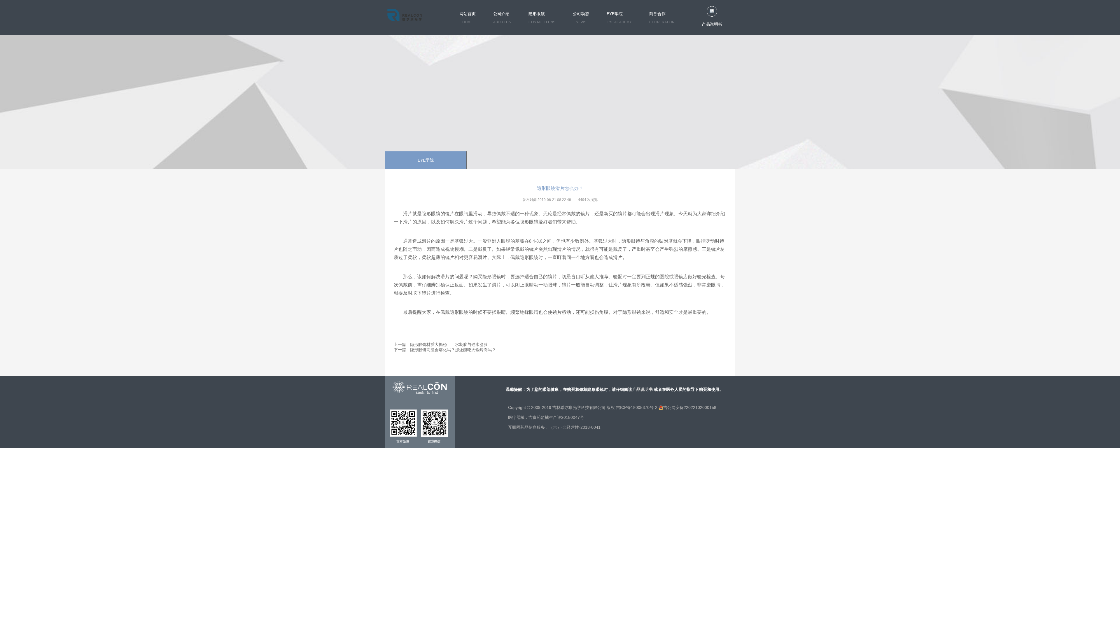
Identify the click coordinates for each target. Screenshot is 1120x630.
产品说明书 (712, 24)
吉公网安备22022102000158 (689, 407)
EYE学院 (426, 160)
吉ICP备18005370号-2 (636, 407)
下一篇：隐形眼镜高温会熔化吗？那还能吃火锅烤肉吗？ (445, 349)
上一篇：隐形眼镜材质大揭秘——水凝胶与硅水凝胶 (441, 344)
